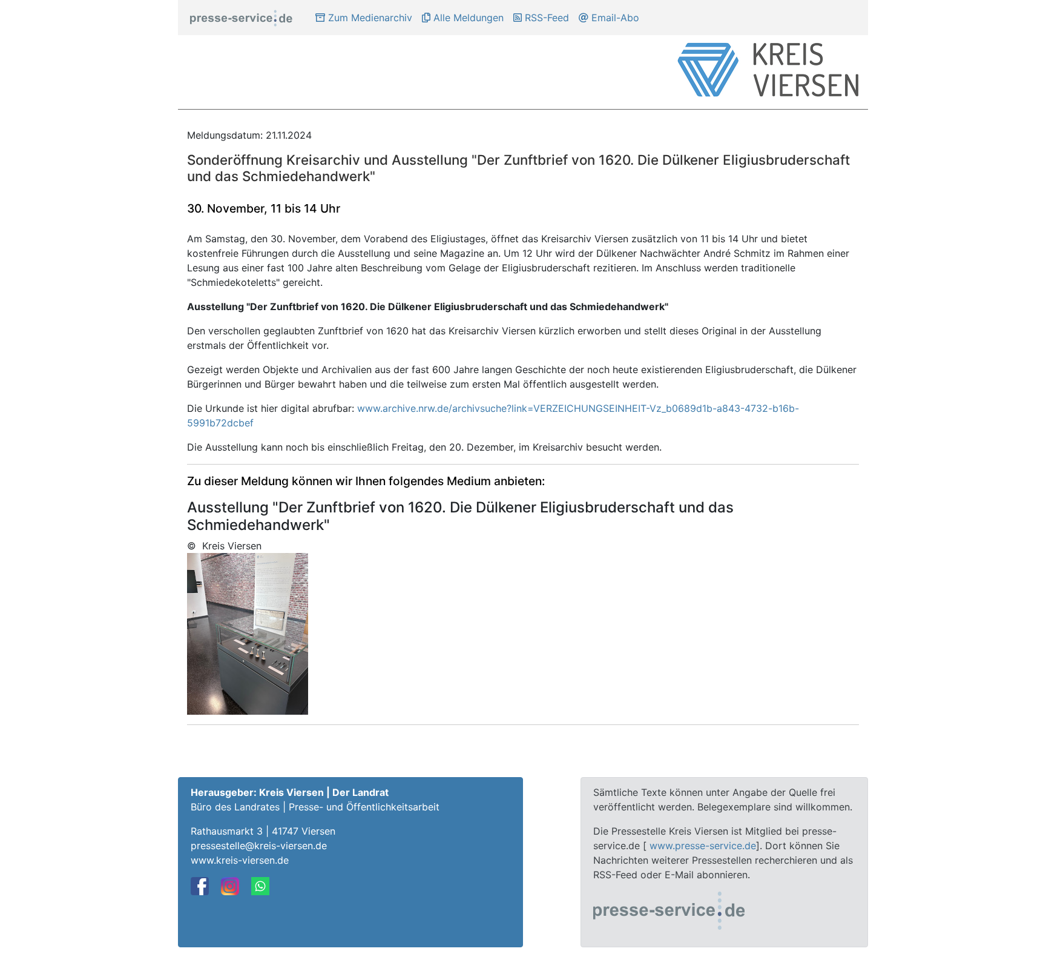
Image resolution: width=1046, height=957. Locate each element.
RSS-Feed (545, 18)
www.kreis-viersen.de (240, 860)
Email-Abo (613, 18)
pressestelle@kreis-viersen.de (259, 845)
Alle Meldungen (467, 18)
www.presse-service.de (703, 845)
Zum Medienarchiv (368, 18)
